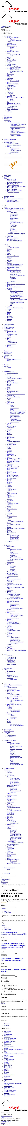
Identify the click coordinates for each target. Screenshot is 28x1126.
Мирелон (6, 1063)
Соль (5, 1081)
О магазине (7, 1023)
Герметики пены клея (9, 1041)
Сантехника (7, 1076)
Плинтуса (6, 1070)
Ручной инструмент (9, 1074)
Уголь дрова (7, 1088)
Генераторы (7, 1035)
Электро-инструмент (9, 1094)
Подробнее (3, 1003)
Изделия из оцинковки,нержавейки (13, 1049)
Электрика (6, 1093)
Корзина (3, 27)
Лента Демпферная (9, 1059)
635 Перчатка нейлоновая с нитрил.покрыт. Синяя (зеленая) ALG (13, 933)
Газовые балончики (9, 1039)
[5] (5, 902)
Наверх (3, 1117)
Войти (2, 26)
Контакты (6, 1025)
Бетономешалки (8, 1086)
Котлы (5, 1052)
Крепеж (6, 1055)
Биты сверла (7, 1037)
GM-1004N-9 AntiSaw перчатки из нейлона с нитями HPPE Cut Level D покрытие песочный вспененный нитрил (13, 946)
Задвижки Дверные (9, 1046)
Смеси (5, 1080)
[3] (3, 902)
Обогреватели (7, 1066)
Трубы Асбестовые (9, 1087)
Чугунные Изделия (9, 1091)
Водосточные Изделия (10, 1038)
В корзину (3, 908)
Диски (5, 1045)
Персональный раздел (6, 1116)
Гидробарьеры (7, 1042)
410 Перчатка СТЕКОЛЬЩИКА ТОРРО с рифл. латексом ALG (12, 959)
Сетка (5, 1077)
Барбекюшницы (8, 1034)
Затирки (6, 1048)
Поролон (6, 1073)
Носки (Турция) (8, 1065)
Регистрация (7, 26)
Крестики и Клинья (9, 1056)
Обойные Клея (8, 1067)
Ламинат (6, 1058)
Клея (5, 1051)
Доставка (6, 1032)
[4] (4, 902)
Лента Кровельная (8, 1060)
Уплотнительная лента (10, 1090)
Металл (6, 1062)
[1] (1, 902)
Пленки (6, 1069)
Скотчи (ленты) (8, 1079)
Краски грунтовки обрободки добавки (14, 1053)
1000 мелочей (7, 1031)
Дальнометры (7, 1044)
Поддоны (6, 1072)
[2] (2, 902)
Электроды (7, 1095)
